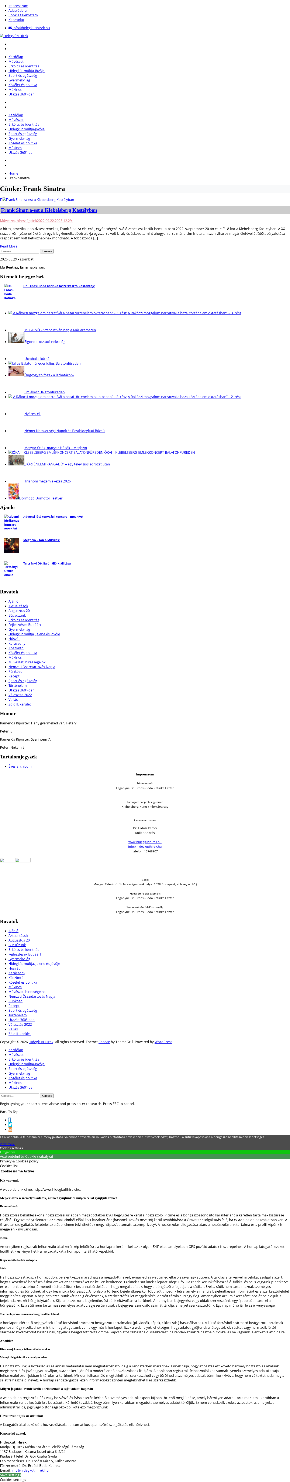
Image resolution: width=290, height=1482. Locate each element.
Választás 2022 (20, 695)
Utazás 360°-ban (21, 94)
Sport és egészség (22, 75)
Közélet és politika (22, 84)
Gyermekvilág (19, 80)
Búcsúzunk (17, 615)
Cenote (104, 1042)
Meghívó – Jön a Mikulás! (41, 540)
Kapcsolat (16, 19)
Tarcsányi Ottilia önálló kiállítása (47, 563)
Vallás (13, 699)
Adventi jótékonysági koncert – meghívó (53, 517)
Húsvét (14, 638)
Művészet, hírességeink (18, 220)
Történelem (17, 685)
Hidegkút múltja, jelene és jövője (34, 634)
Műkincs (15, 89)
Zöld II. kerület (19, 704)
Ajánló (13, 601)
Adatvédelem (19, 10)
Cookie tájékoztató (23, 15)
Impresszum (18, 5)
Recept (14, 676)
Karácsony (16, 643)
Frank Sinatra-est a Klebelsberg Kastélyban (49, 210)
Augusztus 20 (19, 610)
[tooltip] (9, 1120)
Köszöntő (16, 648)
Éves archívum (20, 766)
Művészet (16, 61)
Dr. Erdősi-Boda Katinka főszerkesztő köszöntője (59, 286)
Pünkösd (15, 671)
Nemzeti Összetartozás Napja (31, 666)
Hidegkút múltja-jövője (26, 70)
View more (7, 1144)
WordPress (163, 1042)
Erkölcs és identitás (23, 66)
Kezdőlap (15, 56)
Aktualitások (18, 606)
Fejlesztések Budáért (24, 624)
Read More (8, 246)
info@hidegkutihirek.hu (145, 847)
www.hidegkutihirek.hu (145, 842)
